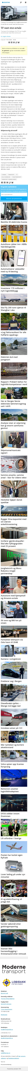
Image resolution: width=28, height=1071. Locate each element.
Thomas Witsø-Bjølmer (8, 998)
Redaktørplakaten (13, 1058)
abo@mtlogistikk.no (7, 1038)
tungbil (4, 174)
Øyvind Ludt (4, 993)
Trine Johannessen (6, 1009)
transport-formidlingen (9, 179)
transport (11, 174)
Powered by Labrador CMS (14, 1069)
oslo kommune (6, 177)
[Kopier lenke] (16, 42)
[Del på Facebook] (9, 42)
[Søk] (20, 2)
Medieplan (4, 1015)
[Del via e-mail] (14, 42)
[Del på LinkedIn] (11, 42)
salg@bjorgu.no (5, 1053)
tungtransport (16, 177)
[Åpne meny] (26, 2)
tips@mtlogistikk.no (7, 1029)
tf (16, 174)
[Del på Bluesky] (19, 42)
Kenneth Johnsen (6, 1004)
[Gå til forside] (9, 2)
